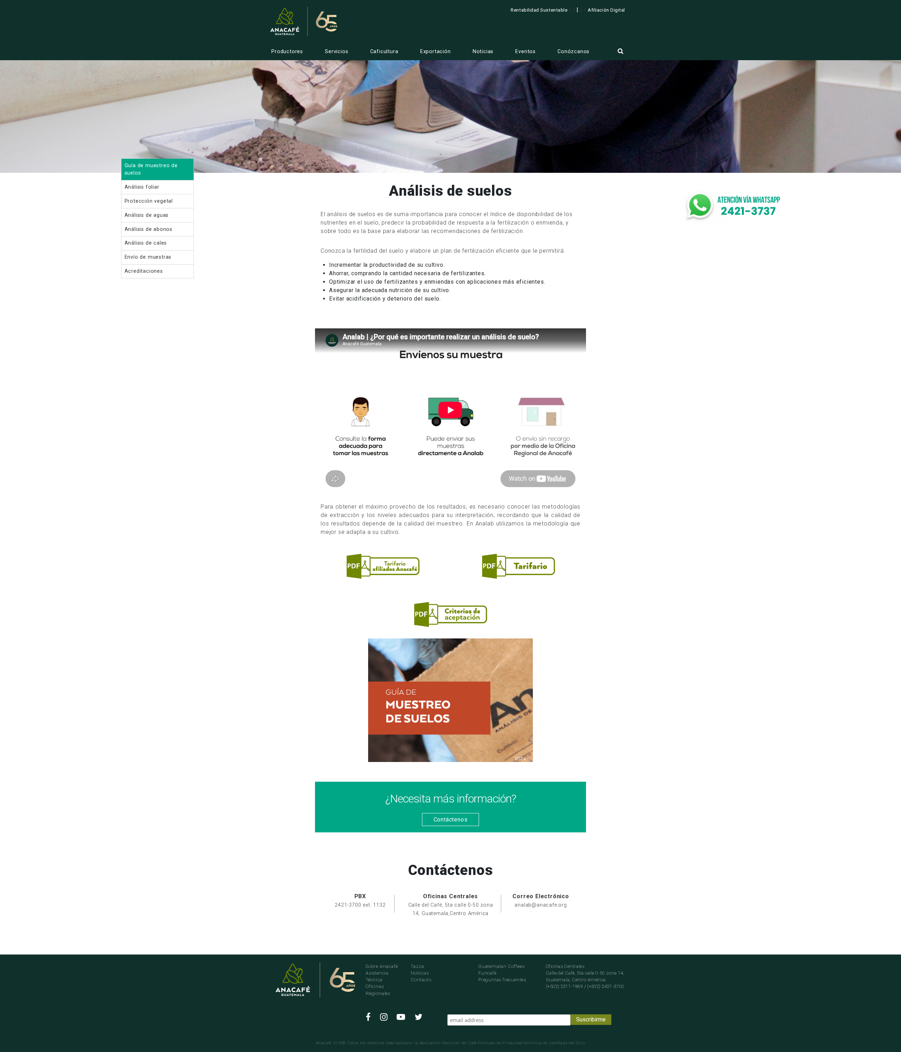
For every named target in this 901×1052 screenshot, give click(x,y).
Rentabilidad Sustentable (539, 10)
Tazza (417, 966)
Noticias (483, 52)
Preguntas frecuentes (502, 979)
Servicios (336, 52)
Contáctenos (451, 819)
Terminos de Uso (539, 1043)
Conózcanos (573, 52)
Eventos (525, 52)
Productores (287, 52)
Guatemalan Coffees (501, 966)
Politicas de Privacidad (500, 1043)
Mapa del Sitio (570, 1043)
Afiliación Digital (606, 10)
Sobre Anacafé (382, 966)
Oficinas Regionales (378, 990)
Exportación (435, 52)
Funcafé (487, 973)
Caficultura (384, 52)
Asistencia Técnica (377, 976)
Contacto (421, 979)
